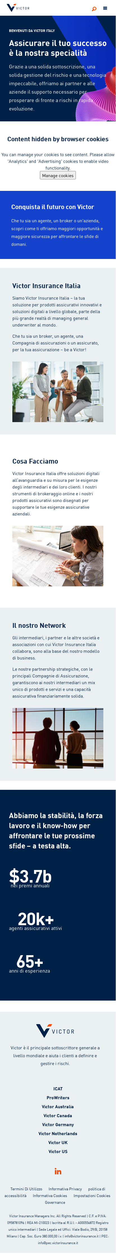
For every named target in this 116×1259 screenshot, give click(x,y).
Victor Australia (58, 1106)
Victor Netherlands (57, 1133)
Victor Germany (58, 1124)
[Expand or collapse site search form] (94, 8)
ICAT (58, 1088)
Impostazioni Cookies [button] (92, 1195)
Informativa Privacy (65, 1188)
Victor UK (58, 1142)
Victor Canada (58, 1115)
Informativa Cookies (50, 1195)
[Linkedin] (58, 1171)
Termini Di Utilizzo (26, 1188)
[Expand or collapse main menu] (105, 8)
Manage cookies (58, 175)
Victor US (58, 1151)
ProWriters (58, 1097)
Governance (55, 1202)
